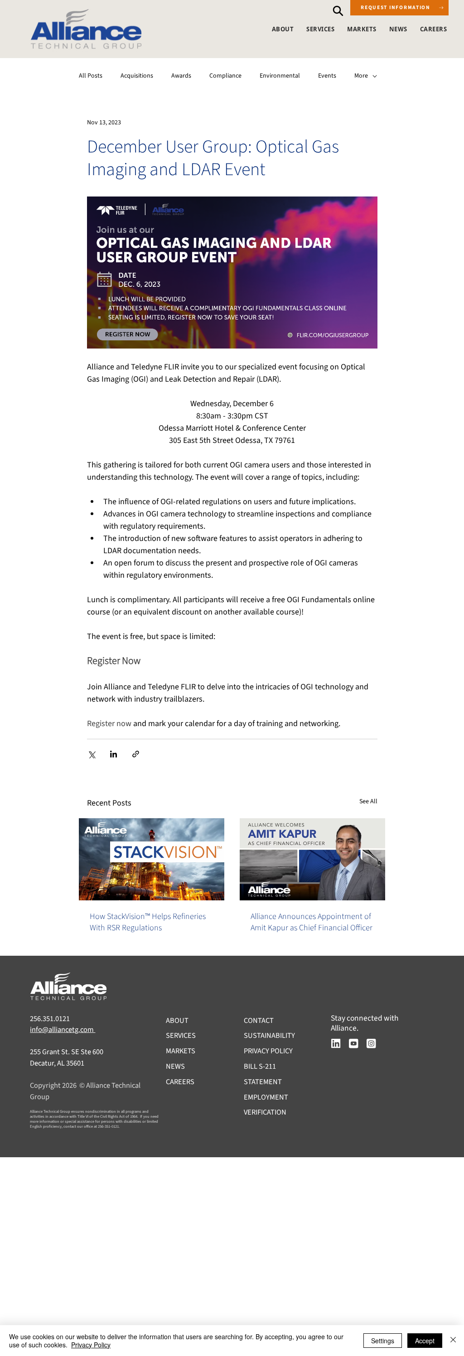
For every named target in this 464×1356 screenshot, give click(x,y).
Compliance (225, 76)
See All (368, 801)
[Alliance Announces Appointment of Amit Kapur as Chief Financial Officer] (312, 859)
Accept (425, 1340)
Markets (362, 29)
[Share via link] (135, 754)
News (398, 29)
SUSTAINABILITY (269, 1035)
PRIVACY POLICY (268, 1051)
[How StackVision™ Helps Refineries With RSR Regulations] (151, 859)
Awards (181, 76)
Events (327, 76)
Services (320, 29)
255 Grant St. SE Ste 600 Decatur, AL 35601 (66, 1057)
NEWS (175, 1066)
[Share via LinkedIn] (113, 754)
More (361, 76)
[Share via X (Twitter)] (91, 754)
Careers (433, 29)
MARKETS (180, 1051)
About (283, 29)
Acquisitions (137, 76)
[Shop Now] (337, 10)
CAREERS (180, 1081)
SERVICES (181, 1035)
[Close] (453, 1340)
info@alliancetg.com (62, 1029)
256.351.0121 (50, 1018)
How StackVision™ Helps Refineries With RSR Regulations (148, 922)
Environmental (280, 76)
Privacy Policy (91, 1344)
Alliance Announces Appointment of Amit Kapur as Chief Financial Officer (311, 922)
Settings (382, 1340)
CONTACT (259, 1020)
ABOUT (177, 1020)
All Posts (90, 76)
